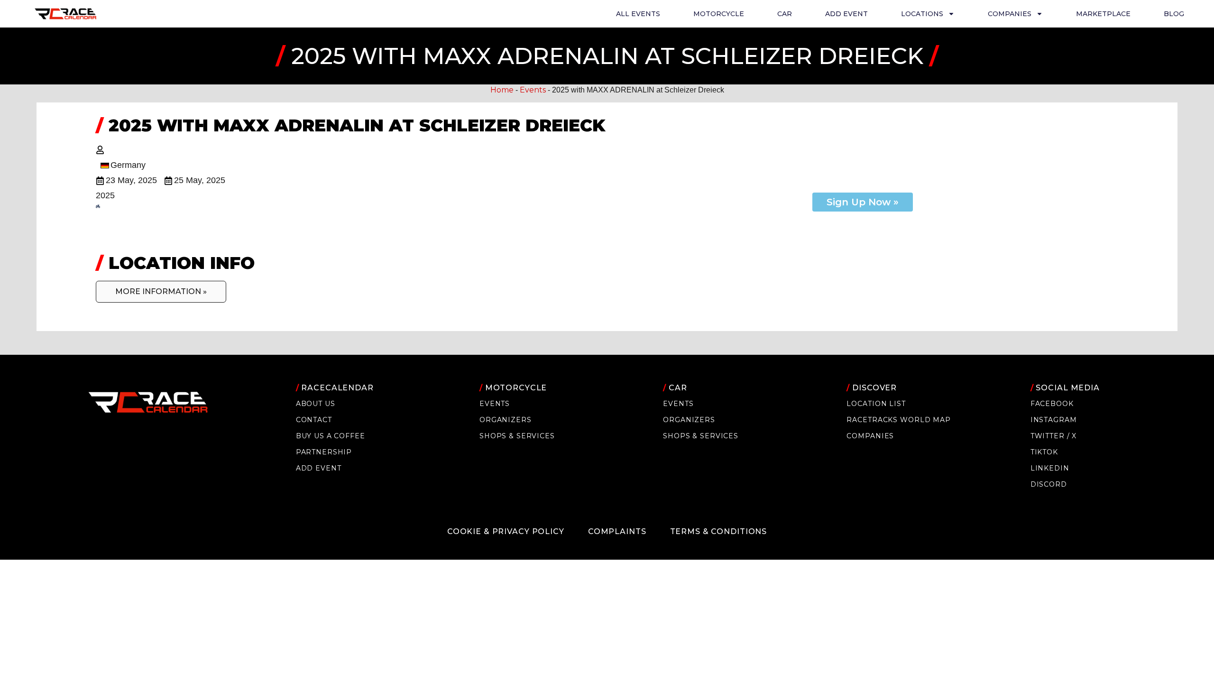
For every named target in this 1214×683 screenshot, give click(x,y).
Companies (870, 436)
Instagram (1053, 419)
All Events (638, 13)
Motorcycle (718, 13)
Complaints (617, 531)
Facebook (1052, 403)
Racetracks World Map (898, 419)
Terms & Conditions (718, 531)
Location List (875, 403)
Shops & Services (517, 436)
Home (502, 89)
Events (533, 89)
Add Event (846, 13)
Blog (1174, 13)
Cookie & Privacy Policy (505, 531)
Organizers (505, 419)
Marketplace (1103, 13)
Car (784, 13)
